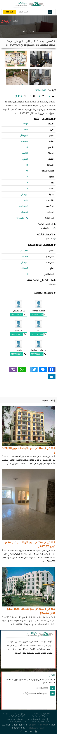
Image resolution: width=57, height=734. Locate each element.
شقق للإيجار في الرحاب (39, 716)
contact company (38, 724)
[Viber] (13, 369)
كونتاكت (43, 641)
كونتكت (5, 714)
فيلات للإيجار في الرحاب (40, 721)
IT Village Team (35, 728)
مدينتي (18, 645)
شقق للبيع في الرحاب (17, 716)
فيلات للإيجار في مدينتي (17, 721)
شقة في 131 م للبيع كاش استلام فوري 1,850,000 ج (28, 450)
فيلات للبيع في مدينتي (15, 719)
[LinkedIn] (51, 376)
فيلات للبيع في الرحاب (36, 719)
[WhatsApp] (21, 369)
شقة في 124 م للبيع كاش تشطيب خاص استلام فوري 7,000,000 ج (30, 544)
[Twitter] (34, 369)
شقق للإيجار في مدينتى (41, 714)
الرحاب (9, 645)
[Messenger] (42, 369)
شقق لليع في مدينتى (20, 714)
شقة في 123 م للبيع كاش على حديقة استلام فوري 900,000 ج (31, 611)
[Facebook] (51, 369)
